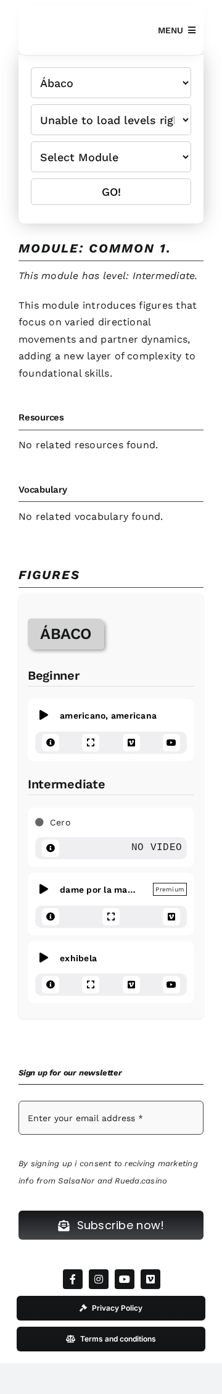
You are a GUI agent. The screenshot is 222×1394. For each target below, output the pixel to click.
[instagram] (99, 1279)
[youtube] (124, 1279)
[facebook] (73, 1279)
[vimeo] (150, 1279)
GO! (111, 191)
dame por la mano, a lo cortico (95, 889)
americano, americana (103, 715)
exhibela (73, 957)
